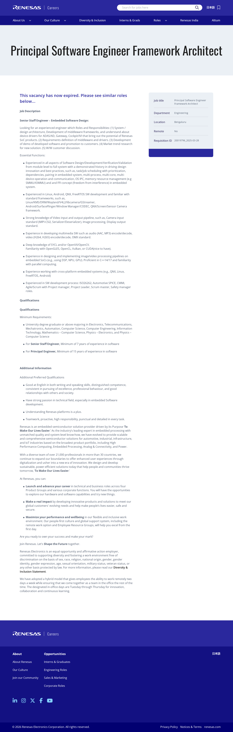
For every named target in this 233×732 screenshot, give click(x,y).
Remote (159, 131)
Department (162, 113)
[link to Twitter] (32, 701)
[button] (30, 20)
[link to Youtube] (50, 701)
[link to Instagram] (23, 701)
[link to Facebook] (41, 701)
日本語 (211, 7)
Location (159, 122)
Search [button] (197, 8)
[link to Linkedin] (15, 701)
